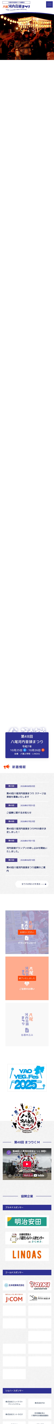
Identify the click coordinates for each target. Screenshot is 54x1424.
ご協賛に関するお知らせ (19, 812)
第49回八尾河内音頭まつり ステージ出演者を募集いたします (26, 795)
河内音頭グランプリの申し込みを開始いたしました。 (27, 849)
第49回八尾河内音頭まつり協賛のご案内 (26, 869)
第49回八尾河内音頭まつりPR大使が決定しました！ (26, 830)
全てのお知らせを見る (31, 884)
